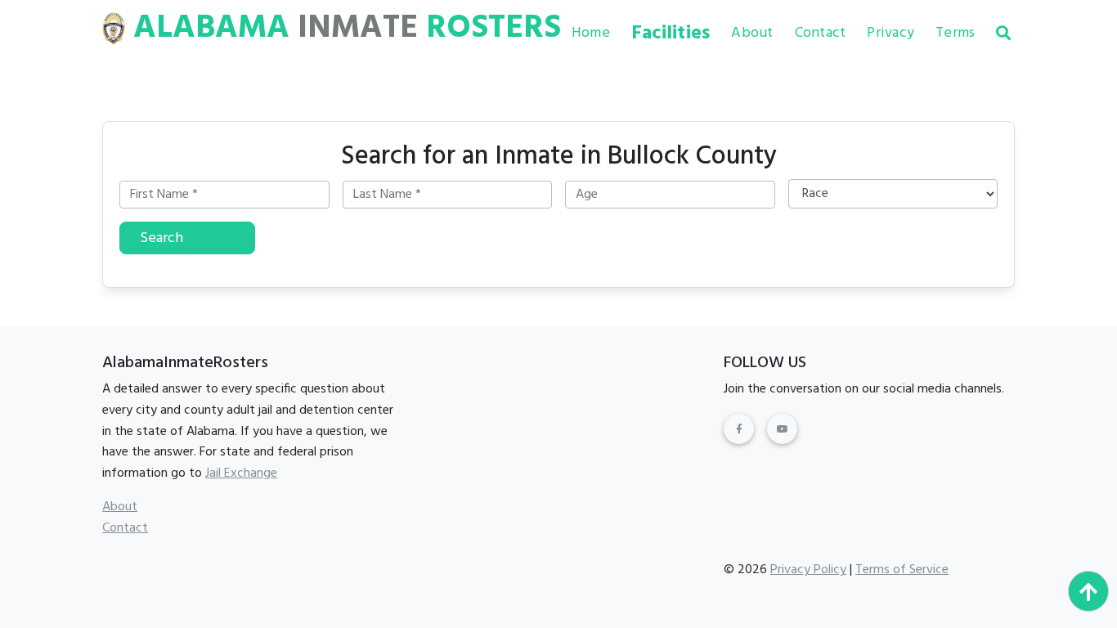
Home (591, 33)
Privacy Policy (808, 570)
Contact (820, 33)
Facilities (671, 33)
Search (161, 238)
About (752, 33)
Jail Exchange (241, 473)
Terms (955, 33)
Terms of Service (902, 570)
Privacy (890, 33)
